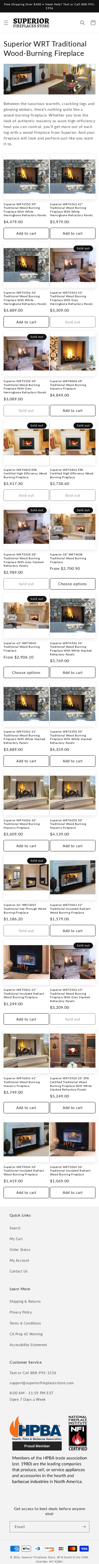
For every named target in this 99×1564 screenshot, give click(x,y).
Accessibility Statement (28, 1345)
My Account (19, 1260)
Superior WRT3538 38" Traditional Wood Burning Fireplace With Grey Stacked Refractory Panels (23, 560)
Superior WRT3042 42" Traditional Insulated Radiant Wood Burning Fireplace (70, 908)
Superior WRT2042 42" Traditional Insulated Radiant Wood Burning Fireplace (24, 993)
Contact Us (19, 1271)
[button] (6, 23)
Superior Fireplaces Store (38, 1557)
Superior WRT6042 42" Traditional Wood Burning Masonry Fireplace (22, 1081)
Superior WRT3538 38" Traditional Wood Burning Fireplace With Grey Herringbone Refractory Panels (25, 386)
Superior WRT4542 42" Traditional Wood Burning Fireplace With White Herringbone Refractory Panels (71, 209)
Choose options (72, 584)
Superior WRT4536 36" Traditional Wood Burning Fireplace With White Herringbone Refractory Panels (25, 298)
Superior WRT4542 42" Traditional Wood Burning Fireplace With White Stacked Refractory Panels (24, 737)
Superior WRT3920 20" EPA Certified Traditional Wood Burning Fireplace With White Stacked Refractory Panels (71, 1083)
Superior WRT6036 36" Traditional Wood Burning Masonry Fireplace (22, 823)
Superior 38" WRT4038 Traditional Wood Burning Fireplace (68, 558)
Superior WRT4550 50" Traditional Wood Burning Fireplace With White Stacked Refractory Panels (71, 737)
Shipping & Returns (25, 1301)
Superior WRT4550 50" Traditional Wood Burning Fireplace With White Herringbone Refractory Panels (25, 209)
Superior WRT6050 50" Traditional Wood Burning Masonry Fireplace (68, 823)
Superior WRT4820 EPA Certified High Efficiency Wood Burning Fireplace (25, 473)
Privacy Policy (21, 1312)
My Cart (16, 1239)
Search (15, 1228)
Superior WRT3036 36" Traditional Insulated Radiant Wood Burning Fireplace (24, 1170)
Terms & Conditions (25, 1323)
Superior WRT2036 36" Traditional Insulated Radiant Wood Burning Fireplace (70, 1170)
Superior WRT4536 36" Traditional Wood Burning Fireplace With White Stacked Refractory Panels (71, 648)
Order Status (20, 1250)
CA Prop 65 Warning (26, 1334)
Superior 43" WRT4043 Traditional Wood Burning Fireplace (22, 646)
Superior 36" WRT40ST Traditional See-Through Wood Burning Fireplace (25, 908)
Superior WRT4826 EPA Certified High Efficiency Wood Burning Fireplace (71, 473)
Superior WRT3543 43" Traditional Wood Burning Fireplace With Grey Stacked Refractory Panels (70, 995)
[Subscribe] (84, 1526)
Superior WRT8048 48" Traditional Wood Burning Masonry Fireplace (68, 384)
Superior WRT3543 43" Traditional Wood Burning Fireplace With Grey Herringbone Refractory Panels (71, 298)
